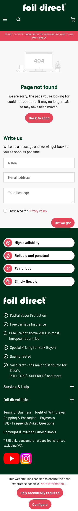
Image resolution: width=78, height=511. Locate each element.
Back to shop (39, 118)
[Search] (18, 19)
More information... (54, 484)
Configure (40, 504)
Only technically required (39, 492)
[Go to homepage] (39, 7)
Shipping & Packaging (20, 417)
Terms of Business (17, 412)
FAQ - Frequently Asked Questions (28, 423)
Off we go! (63, 222)
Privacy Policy (38, 211)
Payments (47, 417)
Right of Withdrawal (50, 412)
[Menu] (5, 19)
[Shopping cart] (73, 19)
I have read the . (28, 211)
